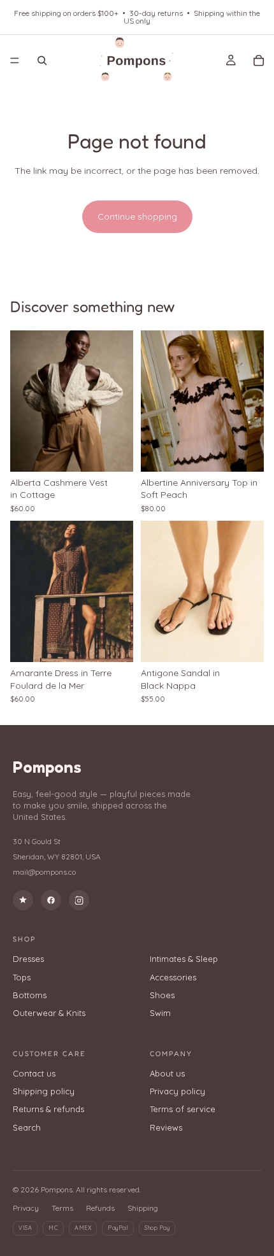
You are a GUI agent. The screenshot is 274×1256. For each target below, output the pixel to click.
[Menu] (14, 60)
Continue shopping (137, 216)
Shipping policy (44, 1091)
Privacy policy (177, 1091)
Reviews (166, 1127)
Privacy (26, 1208)
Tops (22, 977)
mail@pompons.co (44, 872)
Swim (160, 1013)
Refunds (100, 1208)
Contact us (34, 1073)
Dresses (28, 959)
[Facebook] (51, 900)
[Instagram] (79, 900)
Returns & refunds (48, 1109)
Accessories (173, 977)
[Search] (42, 60)
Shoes (162, 995)
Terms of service (182, 1109)
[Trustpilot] (23, 900)
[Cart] (259, 60)
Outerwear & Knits (49, 1013)
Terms (62, 1208)
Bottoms (30, 995)
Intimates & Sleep (184, 959)
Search (27, 1127)
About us (167, 1073)
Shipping (142, 1208)
